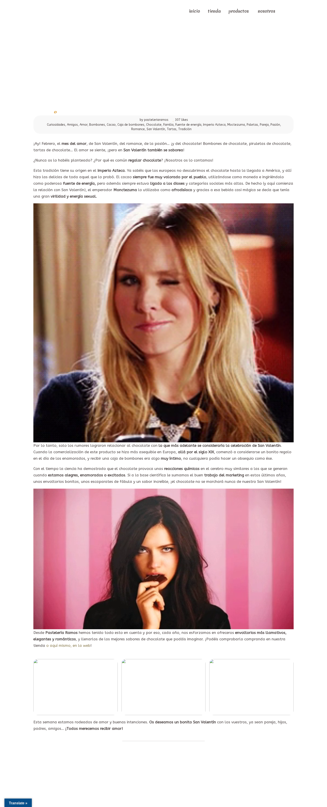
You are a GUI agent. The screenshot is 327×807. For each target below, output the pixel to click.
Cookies (204, 769)
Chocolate (153, 125)
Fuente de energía (188, 125)
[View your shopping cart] (284, 11)
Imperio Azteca (214, 125)
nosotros (266, 11)
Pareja (264, 125)
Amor (83, 125)
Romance (138, 129)
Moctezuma (236, 125)
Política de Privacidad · (142, 769)
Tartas (171, 129)
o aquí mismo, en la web (68, 645)
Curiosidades (56, 125)
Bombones (97, 125)
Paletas (252, 125)
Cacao (111, 125)
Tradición (185, 129)
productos (238, 11)
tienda (214, 11)
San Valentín (156, 129)
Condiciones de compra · (179, 769)
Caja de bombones (130, 125)
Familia (168, 125)
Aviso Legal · (113, 769)
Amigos (72, 125)
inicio (194, 11)
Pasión (275, 125)
